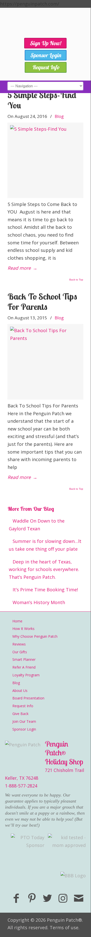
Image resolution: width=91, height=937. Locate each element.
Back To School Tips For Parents (42, 301)
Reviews (19, 644)
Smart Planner (24, 659)
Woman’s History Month (39, 602)
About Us (19, 690)
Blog (59, 116)
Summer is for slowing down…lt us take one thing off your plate (45, 545)
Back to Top (76, 279)
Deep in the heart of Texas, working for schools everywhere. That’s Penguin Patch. (44, 569)
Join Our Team (24, 721)
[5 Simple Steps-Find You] (45, 160)
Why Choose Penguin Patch (34, 636)
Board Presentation (28, 698)
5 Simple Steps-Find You (42, 100)
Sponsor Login (24, 729)
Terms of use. (64, 927)
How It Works (23, 628)
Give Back (20, 713)
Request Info (22, 705)
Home (17, 621)
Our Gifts (19, 652)
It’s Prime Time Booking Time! (45, 590)
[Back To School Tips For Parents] (45, 362)
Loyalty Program (26, 675)
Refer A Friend (24, 667)
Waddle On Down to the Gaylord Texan (37, 525)
